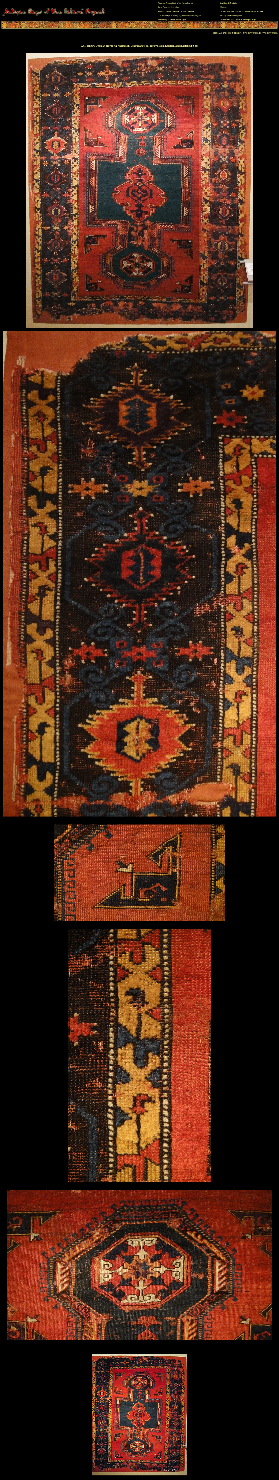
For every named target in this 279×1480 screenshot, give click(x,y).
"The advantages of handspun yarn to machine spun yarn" (179, 15)
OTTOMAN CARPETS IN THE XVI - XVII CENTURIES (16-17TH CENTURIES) (245, 33)
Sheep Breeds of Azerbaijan (168, 7)
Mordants (223, 7)
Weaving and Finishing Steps (231, 15)
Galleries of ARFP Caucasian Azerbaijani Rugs (238, 20)
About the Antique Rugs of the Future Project (175, 3)
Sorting (168, 11)
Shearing (161, 11)
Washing (175, 11)
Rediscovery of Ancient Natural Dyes (172, 20)
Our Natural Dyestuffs (228, 3)
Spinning (190, 11)
